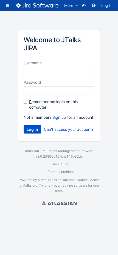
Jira (65, 180)
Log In (107, 5)
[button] (8, 5)
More (68, 5)
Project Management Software (69, 151)
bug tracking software (70, 185)
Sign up (59, 117)
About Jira (60, 164)
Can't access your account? (69, 129)
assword (32, 82)
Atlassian (59, 203)
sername (33, 62)
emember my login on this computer (53, 104)
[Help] (94, 5)
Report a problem (60, 172)
